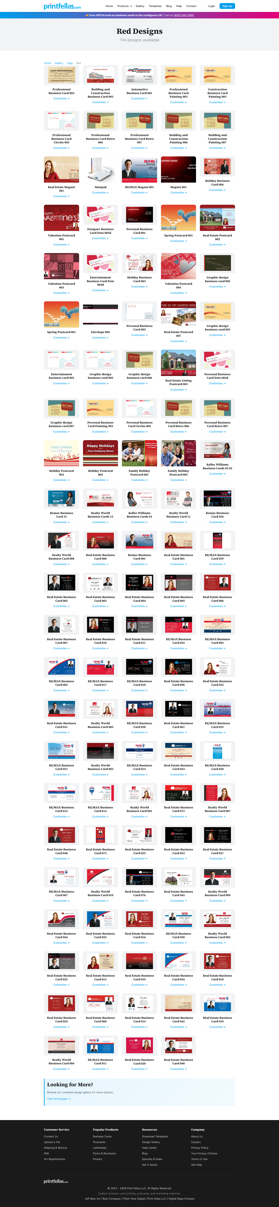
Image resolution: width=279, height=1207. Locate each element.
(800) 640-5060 (184, 15)
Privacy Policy (199, 1147)
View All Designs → (59, 1098)
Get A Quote (149, 1164)
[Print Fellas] (62, 6)
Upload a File (52, 1142)
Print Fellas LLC (156, 1198)
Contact (191, 6)
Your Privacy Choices (204, 1153)
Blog (169, 6)
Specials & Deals (152, 1159)
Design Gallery (151, 1142)
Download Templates (155, 1136)
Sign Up (227, 6)
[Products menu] (131, 6)
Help (179, 6)
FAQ (46, 1153)
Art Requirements (54, 1159)
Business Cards (102, 1136)
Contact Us (51, 1136)
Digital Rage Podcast (181, 1198)
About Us (197, 1136)
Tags (70, 63)
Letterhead (99, 1147)
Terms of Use (199, 1159)
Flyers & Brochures (104, 1153)
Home (109, 6)
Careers (196, 1142)
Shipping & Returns (55, 1147)
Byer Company (112, 1198)
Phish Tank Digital (134, 1198)
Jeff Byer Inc (92, 1198)
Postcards (99, 1142)
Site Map (196, 1164)
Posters (97, 1159)
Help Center (149, 1147)
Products (123, 6)
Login (211, 6)
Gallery (140, 6)
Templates (155, 6)
